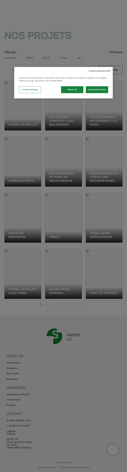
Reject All (72, 90)
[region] (63, 83)
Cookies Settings (30, 90)
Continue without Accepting (100, 71)
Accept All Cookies (97, 90)
